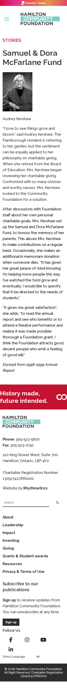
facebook (11, 640)
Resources (12, 564)
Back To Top (55, 680)
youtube (43, 640)
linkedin (11, 649)
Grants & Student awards (25, 556)
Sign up (9, 600)
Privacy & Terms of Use (23, 571)
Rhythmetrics (35, 488)
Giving (8, 548)
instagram (27, 640)
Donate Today (35, 3)
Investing (11, 540)
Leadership (13, 525)
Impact (9, 533)
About (8, 517)
